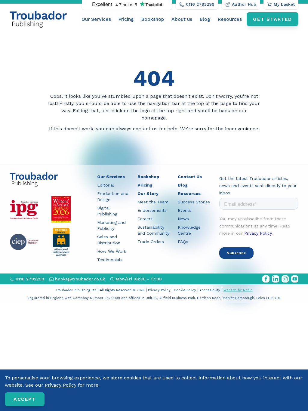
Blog (204, 19)
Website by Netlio (238, 290)
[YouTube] (294, 279)
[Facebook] (266, 279)
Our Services (96, 19)
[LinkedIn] (275, 279)
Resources (229, 19)
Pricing (126, 19)
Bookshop (152, 19)
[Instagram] (285, 279)
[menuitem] (96, 19)
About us (181, 19)
